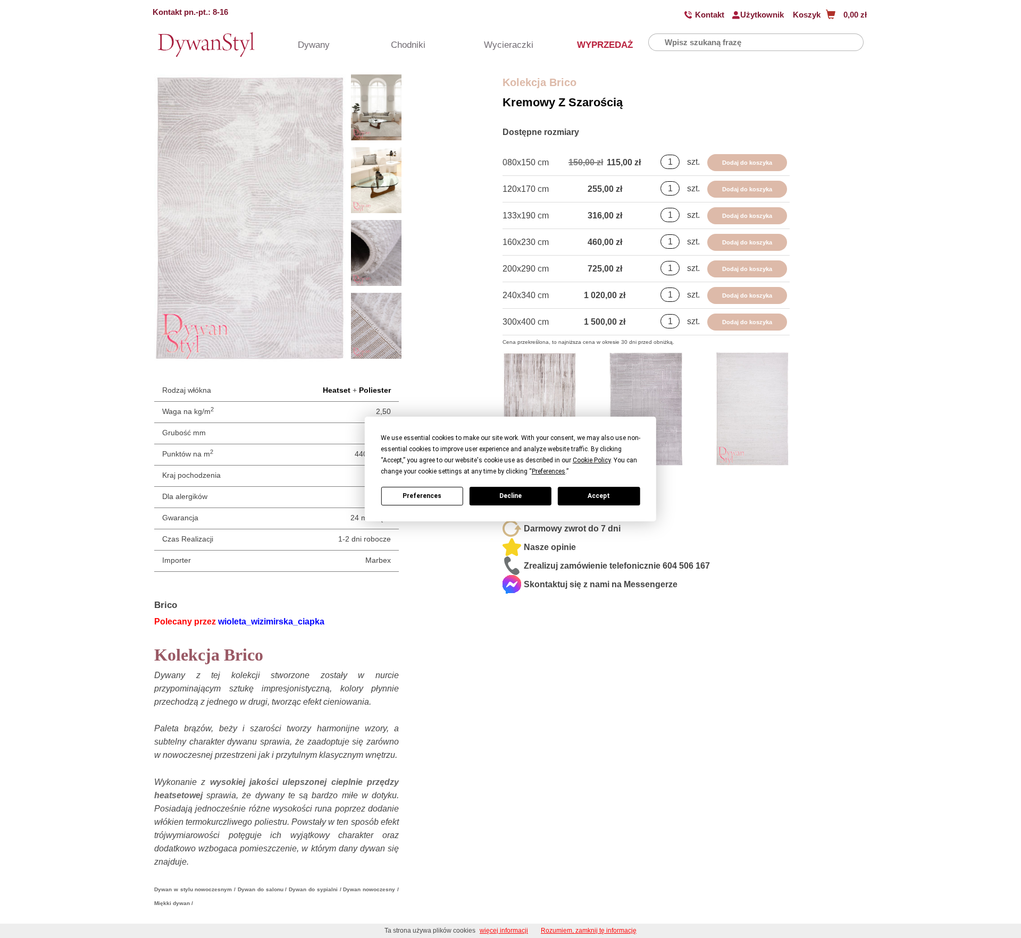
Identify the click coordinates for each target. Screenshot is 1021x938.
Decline (510, 496)
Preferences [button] (548, 471)
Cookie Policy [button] (591, 460)
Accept (599, 496)
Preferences (422, 496)
